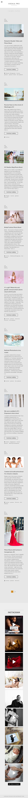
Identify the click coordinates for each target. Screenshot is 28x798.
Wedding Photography (15, 255)
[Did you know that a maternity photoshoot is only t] (14, 754)
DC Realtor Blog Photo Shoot (13, 167)
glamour (6, 74)
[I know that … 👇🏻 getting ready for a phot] (14, 717)
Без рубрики (20, 74)
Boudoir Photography (11, 73)
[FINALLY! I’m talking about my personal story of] (14, 773)
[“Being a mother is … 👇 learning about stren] (14, 680)
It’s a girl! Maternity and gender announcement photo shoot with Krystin (13, 290)
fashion (18, 73)
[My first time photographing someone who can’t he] (14, 662)
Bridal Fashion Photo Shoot (12, 227)
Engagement (13, 441)
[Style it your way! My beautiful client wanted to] (14, 643)
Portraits (6, 197)
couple (7, 441)
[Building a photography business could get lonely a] (14, 625)
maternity (17, 318)
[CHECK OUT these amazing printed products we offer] (14, 736)
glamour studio (12, 74)
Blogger (8, 195)
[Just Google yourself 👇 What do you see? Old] (14, 699)
